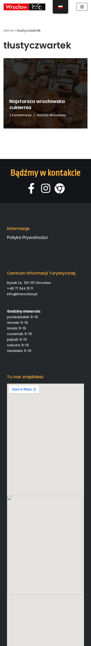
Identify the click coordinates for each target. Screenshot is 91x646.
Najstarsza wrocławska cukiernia (37, 104)
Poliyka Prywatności (27, 237)
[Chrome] (60, 188)
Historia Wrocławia (51, 115)
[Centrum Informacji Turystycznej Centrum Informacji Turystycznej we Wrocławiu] (25, 7)
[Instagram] (45, 188)
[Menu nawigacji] (82, 7)
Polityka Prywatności (24, 247)
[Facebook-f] (31, 188)
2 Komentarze (20, 115)
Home (8, 30)
